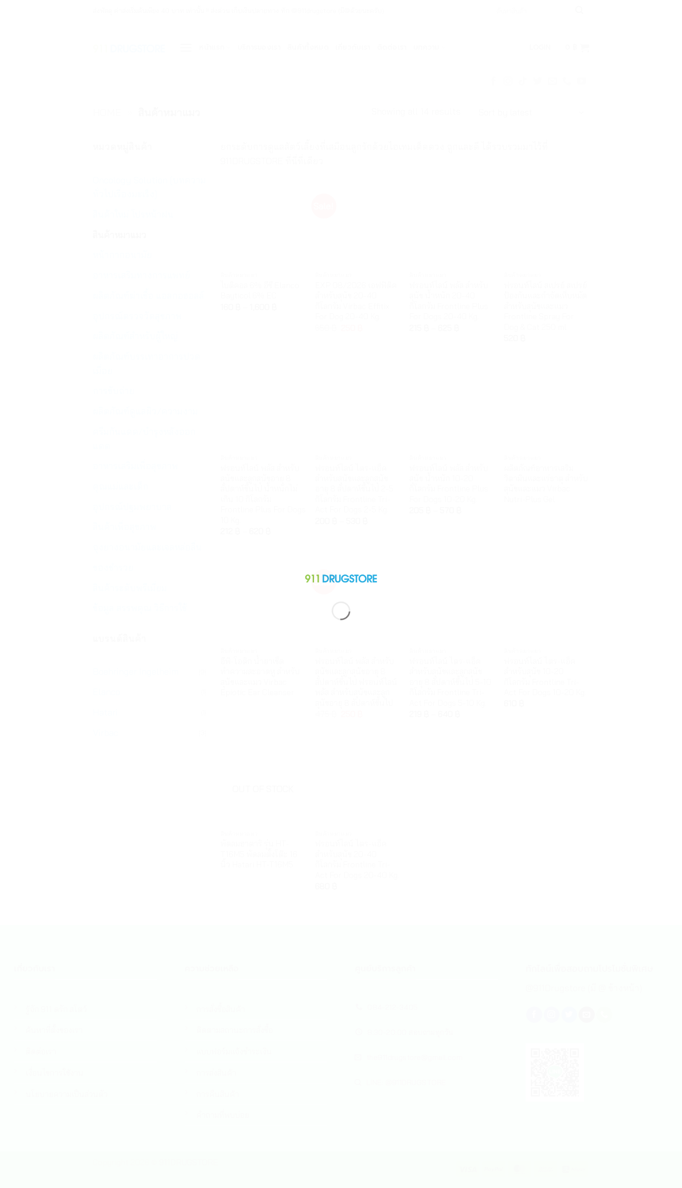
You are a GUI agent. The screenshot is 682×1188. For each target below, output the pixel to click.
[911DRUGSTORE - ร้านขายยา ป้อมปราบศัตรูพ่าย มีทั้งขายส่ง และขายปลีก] (341, 576)
